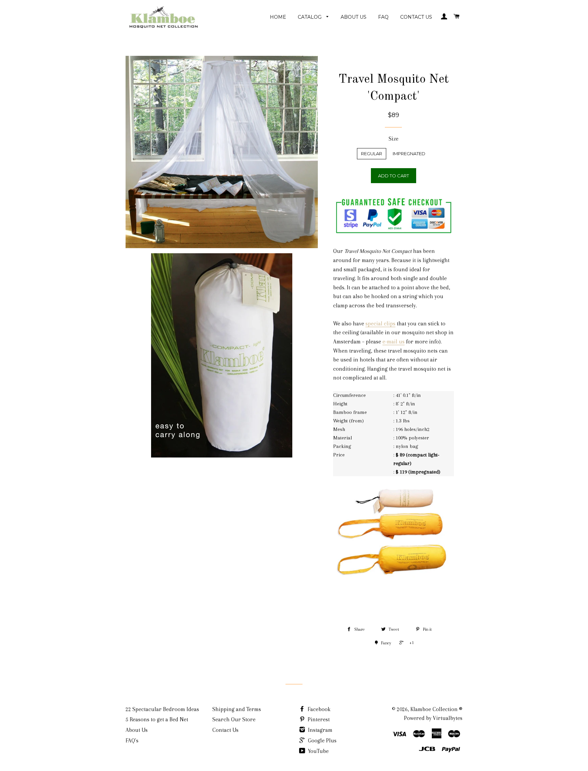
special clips (380, 323)
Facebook (318, 709)
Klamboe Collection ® (436, 709)
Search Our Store (234, 719)
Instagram (319, 730)
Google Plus (322, 740)
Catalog (310, 17)
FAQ (383, 17)
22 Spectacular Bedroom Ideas (162, 709)
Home (278, 17)
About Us (353, 17)
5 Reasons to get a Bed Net (157, 719)
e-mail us (393, 341)
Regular (371, 153)
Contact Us (416, 17)
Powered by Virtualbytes (433, 718)
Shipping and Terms (236, 709)
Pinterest (318, 719)
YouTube (318, 751)
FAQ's (132, 740)
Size (393, 138)
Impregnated (409, 153)
